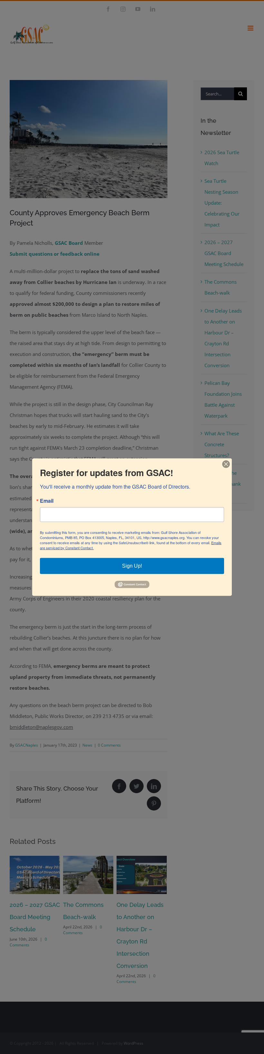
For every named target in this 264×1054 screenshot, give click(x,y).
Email (46, 500)
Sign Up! (132, 565)
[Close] (226, 464)
